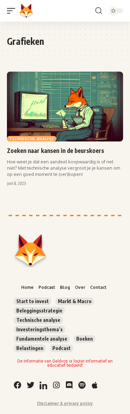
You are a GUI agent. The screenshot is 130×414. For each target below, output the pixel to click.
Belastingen (29, 348)
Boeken (84, 339)
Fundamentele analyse (41, 339)
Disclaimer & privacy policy (65, 403)
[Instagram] (56, 385)
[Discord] (69, 385)
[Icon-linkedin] (43, 385)
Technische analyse (31, 139)
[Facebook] (17, 385)
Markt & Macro (75, 301)
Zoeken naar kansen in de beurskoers (55, 150)
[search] (99, 11)
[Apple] (94, 385)
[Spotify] (82, 385)
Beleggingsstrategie (39, 311)
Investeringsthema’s (39, 329)
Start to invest (32, 301)
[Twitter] (30, 385)
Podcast (61, 348)
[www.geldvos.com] (26, 11)
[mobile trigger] (13, 11)
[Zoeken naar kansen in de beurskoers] (65, 106)
